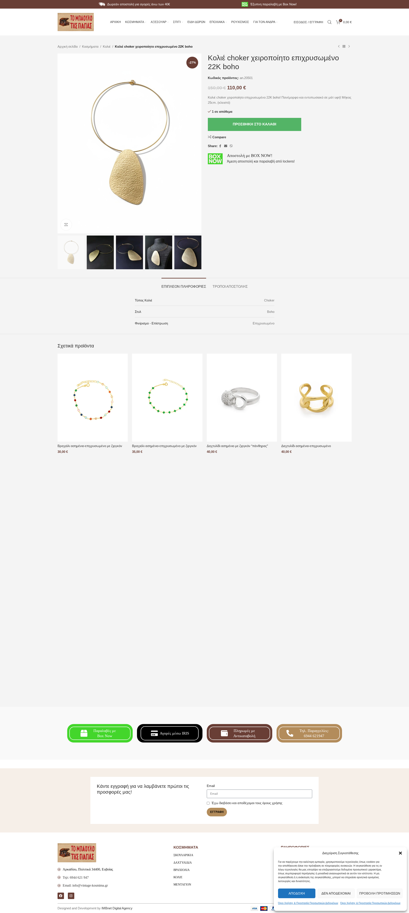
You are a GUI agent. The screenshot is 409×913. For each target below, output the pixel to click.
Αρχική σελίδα (68, 46)
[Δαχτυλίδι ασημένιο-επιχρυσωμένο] (316, 398)
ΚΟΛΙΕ (177, 877)
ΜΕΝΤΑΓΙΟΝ (182, 884)
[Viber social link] (231, 146)
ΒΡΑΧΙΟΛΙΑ (181, 870)
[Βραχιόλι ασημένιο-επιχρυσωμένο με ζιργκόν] (93, 398)
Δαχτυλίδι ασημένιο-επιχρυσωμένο (306, 446)
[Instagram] (71, 896)
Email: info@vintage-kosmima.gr (85, 885)
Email (211, 786)
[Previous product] (338, 46)
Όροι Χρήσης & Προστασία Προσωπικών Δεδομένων (308, 903)
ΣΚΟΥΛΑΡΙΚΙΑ (183, 855)
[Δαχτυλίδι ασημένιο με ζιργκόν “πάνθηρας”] (242, 398)
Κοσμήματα (90, 46)
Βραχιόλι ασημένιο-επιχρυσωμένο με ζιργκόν (90, 446)
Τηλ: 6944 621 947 (76, 877)
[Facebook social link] (220, 146)
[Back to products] (344, 46)
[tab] (183, 284)
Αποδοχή (297, 893)
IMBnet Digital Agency (117, 908)
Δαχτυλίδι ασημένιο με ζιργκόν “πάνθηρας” (237, 446)
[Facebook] (61, 896)
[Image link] (77, 852)
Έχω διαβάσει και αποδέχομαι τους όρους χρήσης (246, 803)
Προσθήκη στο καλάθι (254, 124)
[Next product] (349, 46)
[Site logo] (76, 21)
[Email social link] (225, 146)
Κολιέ (107, 46)
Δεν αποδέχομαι (336, 893)
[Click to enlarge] (66, 224)
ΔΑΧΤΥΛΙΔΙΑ (182, 862)
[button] (400, 853)
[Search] (329, 22)
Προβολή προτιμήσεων (379, 893)
